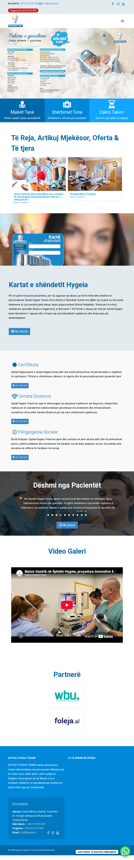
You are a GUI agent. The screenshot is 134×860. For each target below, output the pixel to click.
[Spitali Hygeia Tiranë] (15, 20)
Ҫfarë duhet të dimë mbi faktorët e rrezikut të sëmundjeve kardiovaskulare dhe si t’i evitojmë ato (38, 197)
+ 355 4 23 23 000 (33, 831)
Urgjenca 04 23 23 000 (23, 10)
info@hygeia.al (50, 3)
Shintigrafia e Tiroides (83, 194)
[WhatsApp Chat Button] (125, 851)
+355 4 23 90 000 (29, 3)
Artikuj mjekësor (21, 202)
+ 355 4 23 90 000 (35, 827)
